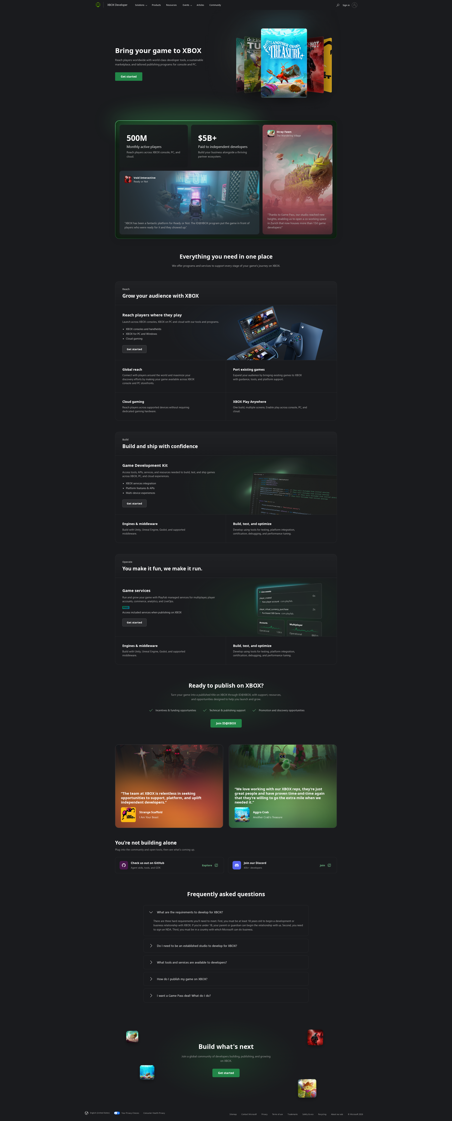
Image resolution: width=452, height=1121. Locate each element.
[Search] (337, 4)
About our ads (337, 1114)
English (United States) (100, 1113)
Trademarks (293, 1114)
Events (186, 4)
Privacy (264, 1114)
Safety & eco (307, 1114)
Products (156, 4)
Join (322, 865)
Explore (207, 865)
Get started (129, 76)
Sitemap (233, 1114)
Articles (200, 4)
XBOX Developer (117, 5)
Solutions (139, 4)
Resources (171, 4)
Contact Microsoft (249, 1114)
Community (215, 4)
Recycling (322, 1114)
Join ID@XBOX (226, 723)
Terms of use (277, 1114)
